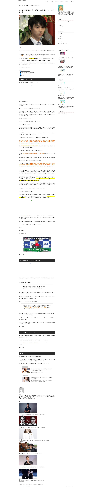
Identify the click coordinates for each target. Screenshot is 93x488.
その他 (60, 33)
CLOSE (20, 70)
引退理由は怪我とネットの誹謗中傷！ (28, 72)
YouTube (61, 28)
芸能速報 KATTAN (22, 0)
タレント (46, 1)
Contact (67, 1)
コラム (52, 1)
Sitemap (62, 1)
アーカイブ (60, 113)
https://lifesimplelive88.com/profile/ (28, 398)
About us (72, 1)
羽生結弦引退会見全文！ (25, 71)
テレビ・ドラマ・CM (63, 43)
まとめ (22, 75)
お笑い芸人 (61, 31)
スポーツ (56, 1)
